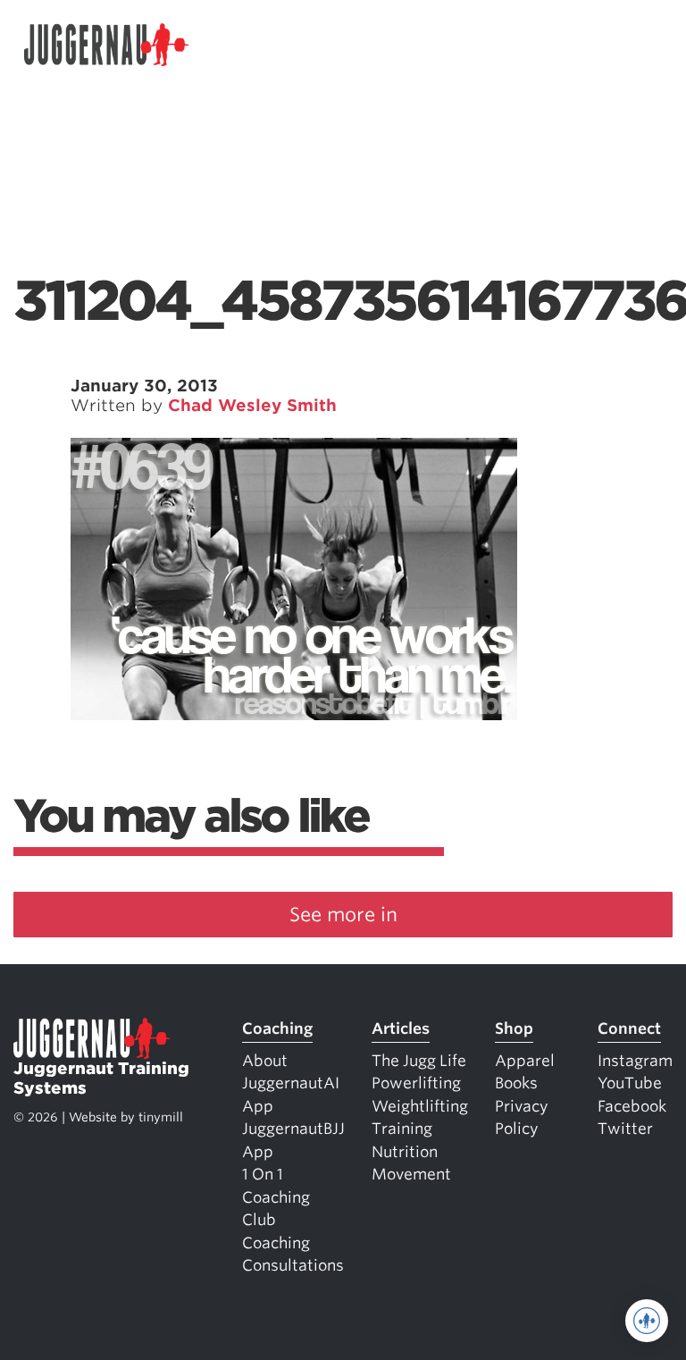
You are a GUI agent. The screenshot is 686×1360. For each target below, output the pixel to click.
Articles (401, 1028)
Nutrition (405, 1152)
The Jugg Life (419, 1061)
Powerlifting (416, 1083)
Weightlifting (420, 1106)
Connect (629, 1028)
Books (516, 1083)
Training (402, 1129)
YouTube (630, 1083)
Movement (411, 1174)
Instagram (635, 1061)
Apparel (525, 1061)
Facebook (632, 1106)
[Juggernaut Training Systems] (106, 45)
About (265, 1061)
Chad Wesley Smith (252, 405)
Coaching (277, 1028)
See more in (343, 914)
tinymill (160, 1117)
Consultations (293, 1265)
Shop (514, 1028)
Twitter (625, 1129)
